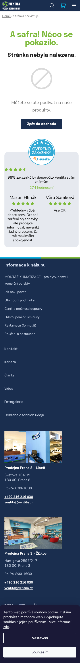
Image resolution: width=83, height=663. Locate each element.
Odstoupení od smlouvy (22, 317)
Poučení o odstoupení (20, 334)
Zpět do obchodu (41, 123)
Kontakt (11, 349)
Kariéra (10, 362)
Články (9, 375)
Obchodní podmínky (19, 300)
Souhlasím (39, 652)
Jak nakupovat (15, 292)
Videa (8, 389)
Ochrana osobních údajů (24, 415)
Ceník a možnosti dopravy (23, 308)
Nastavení (40, 638)
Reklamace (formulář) (20, 325)
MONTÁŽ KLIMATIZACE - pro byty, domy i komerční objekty (36, 280)
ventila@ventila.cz (18, 502)
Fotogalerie (13, 402)
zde (6, 626)
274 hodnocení (42, 187)
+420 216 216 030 (18, 497)
